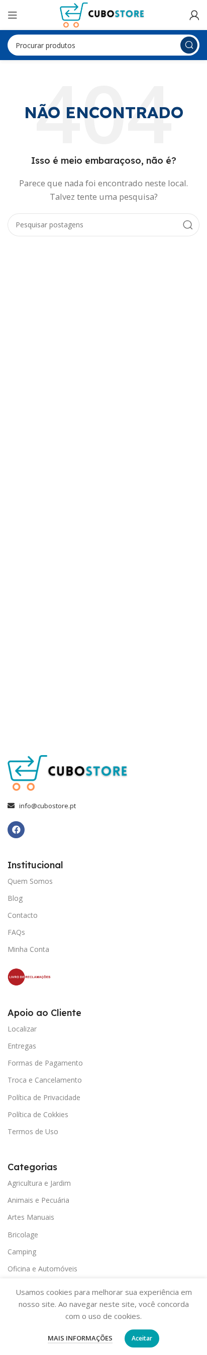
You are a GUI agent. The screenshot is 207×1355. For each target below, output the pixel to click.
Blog (15, 898)
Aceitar (142, 1338)
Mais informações (80, 1337)
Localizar (22, 1029)
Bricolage (23, 1234)
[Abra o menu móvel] (13, 15)
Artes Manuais (31, 1217)
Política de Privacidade (44, 1097)
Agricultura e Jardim (39, 1183)
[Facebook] (16, 829)
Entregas (22, 1046)
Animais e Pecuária (38, 1200)
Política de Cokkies (38, 1114)
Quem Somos (30, 881)
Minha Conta (28, 949)
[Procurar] (188, 45)
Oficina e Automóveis (42, 1268)
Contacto (23, 915)
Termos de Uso (33, 1131)
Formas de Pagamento (45, 1063)
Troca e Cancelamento (45, 1080)
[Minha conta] (194, 15)
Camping (22, 1251)
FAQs (16, 932)
